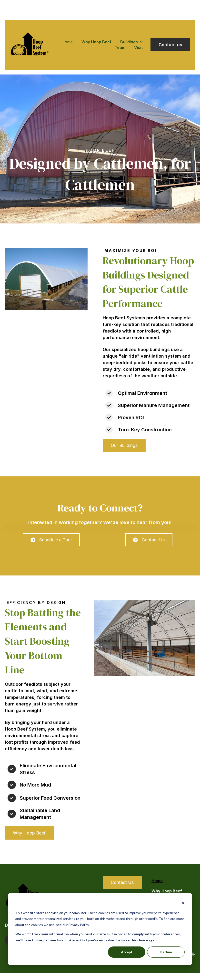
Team (120, 47)
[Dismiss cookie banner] (183, 903)
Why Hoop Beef (96, 41)
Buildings (129, 41)
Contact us (170, 44)
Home (67, 41)
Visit (138, 47)
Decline (166, 952)
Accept (126, 952)
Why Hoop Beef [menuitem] (166, 891)
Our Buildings (124, 445)
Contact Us (153, 539)
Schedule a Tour (55, 539)
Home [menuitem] (157, 880)
